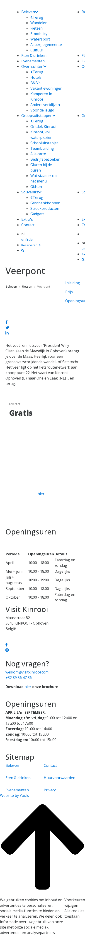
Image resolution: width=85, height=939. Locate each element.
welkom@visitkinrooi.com (27, 672)
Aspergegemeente (46, 44)
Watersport (40, 39)
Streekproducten (44, 208)
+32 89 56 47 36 (18, 677)
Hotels (35, 77)
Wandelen (38, 22)
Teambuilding (42, 148)
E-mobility (38, 33)
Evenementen (33, 60)
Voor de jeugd (42, 110)
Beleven (28, 11)
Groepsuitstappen (36, 115)
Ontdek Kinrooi (43, 126)
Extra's (27, 219)
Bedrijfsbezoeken (45, 159)
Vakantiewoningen (46, 88)
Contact (27, 224)
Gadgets (37, 213)
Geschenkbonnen (45, 202)
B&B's (35, 82)
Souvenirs (29, 192)
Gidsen (36, 186)
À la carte (38, 153)
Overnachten (32, 66)
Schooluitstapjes (44, 142)
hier (41, 493)
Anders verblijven (45, 104)
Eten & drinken (33, 55)
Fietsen (36, 28)
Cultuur (36, 50)
